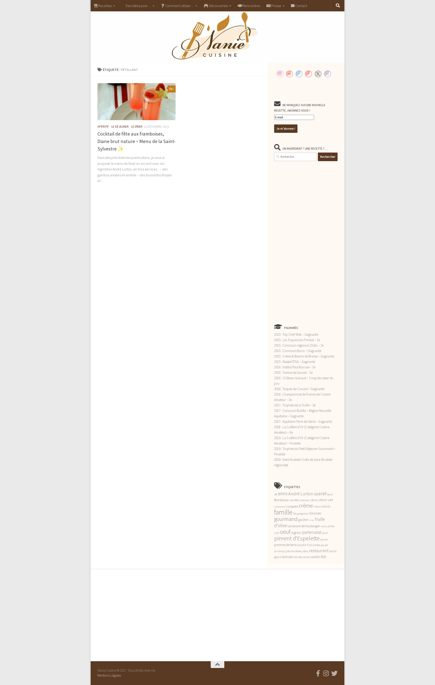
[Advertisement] (306, 242)
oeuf (285, 531)
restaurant (319, 551)
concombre (279, 506)
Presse (276, 5)
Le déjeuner (120, 126)
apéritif (320, 493)
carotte (294, 500)
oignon (296, 532)
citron (314, 500)
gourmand (285, 518)
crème (306, 505)
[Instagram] (326, 673)
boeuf (330, 494)
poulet (324, 545)
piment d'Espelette (297, 538)
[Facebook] (318, 673)
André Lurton (300, 494)
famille (283, 512)
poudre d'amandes (308, 545)
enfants (325, 506)
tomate (287, 556)
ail (275, 494)
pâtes (305, 551)
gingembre (303, 513)
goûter (303, 519)
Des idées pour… (138, 5)
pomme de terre (285, 545)
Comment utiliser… (179, 5)
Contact (301, 5)
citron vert (326, 500)
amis (283, 494)
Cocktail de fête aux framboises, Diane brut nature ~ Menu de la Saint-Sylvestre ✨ (136, 141)
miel (276, 533)
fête (295, 513)
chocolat (304, 500)
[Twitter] (334, 673)
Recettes (104, 5)
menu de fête (328, 526)
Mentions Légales (109, 675)
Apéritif (103, 126)
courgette (292, 506)
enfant (317, 506)
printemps (279, 551)
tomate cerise (301, 557)
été (323, 556)
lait (290, 526)
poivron (324, 539)
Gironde (315, 513)
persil (325, 532)
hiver (311, 520)
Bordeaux (281, 500)
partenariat (311, 532)
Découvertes (218, 5)
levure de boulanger (306, 526)
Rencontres (251, 5)
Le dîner (137, 126)
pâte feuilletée (293, 551)
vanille (315, 556)
